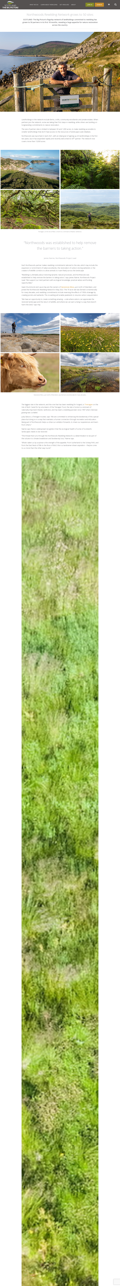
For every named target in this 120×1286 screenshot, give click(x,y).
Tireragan (89, 404)
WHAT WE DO (34, 5)
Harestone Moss (67, 287)
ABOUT (73, 5)
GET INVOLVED (64, 5)
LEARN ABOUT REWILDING (49, 5)
